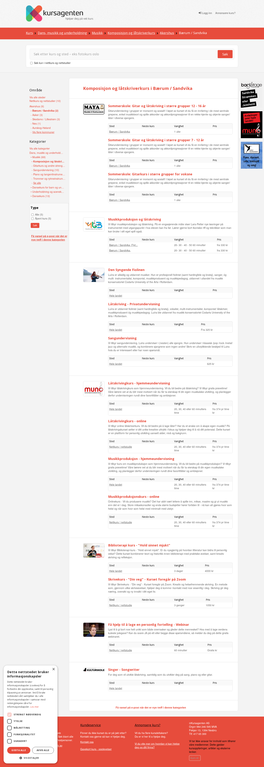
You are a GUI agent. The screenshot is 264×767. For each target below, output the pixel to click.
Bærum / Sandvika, (120, 250)
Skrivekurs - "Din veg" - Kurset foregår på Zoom (147, 579)
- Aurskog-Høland (41, 128)
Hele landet (115, 295)
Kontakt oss (87, 742)
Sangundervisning (122, 338)
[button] (30, 758)
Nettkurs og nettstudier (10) (45, 101)
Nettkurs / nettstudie (120, 446)
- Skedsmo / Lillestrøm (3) (45, 119)
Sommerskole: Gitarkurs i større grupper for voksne (150, 174)
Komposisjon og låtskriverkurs (131, 33)
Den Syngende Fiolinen (126, 270)
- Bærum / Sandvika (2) (44, 110)
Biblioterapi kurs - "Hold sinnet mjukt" (139, 545)
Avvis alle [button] (43, 750)
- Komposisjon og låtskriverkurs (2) (49, 161)
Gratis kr (212, 650)
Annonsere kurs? (225, 13)
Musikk (97, 33)
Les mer (34, 706)
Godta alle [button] (18, 750)
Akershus (167, 33)
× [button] (53, 669)
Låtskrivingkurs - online (127, 421)
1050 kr (210, 605)
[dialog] (30, 714)
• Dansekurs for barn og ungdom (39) (48, 187)
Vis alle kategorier (39, 148)
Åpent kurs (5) (43, 218)
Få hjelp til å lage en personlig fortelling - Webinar (148, 624)
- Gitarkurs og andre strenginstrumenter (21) (49, 165)
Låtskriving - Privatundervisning (134, 304)
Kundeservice (90, 725)
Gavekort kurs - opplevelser (96, 749)
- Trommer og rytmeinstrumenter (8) (49, 178)
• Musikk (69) (38, 157)
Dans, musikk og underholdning (62, 33)
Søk (225, 54)
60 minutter (180, 650)
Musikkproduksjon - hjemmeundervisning (141, 459)
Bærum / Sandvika (119, 131)
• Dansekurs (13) (40, 196)
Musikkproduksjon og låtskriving (134, 219)
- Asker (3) (37, 115)
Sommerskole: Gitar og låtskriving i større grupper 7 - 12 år (156, 140)
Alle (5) (39, 214)
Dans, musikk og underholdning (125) (46, 153)
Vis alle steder (37, 97)
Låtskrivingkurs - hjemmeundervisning (139, 383)
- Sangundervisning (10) (45, 170)
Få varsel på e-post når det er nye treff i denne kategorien (49, 237)
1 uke (177, 131)
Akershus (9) (36, 106)
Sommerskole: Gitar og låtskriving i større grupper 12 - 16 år (157, 106)
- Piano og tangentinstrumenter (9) (49, 174)
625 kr (210, 364)
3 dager (178, 571)
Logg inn (206, 13)
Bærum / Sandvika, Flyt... (123, 245)
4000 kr (209, 571)
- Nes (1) (36, 123)
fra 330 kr (222, 245)
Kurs (29, 33)
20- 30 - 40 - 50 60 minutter (190, 245)
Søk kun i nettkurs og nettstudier (52, 63)
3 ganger (179, 605)
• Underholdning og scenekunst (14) (48, 191)
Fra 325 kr (207, 329)
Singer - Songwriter (124, 669)
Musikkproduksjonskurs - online (133, 496)
